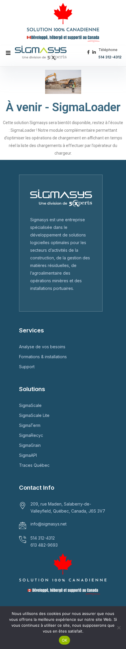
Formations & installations (43, 356)
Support (27, 366)
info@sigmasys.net (48, 523)
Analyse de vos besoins (42, 346)
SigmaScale (30, 405)
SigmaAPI (28, 455)
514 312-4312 (110, 57)
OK (64, 640)
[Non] (119, 628)
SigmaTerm (29, 425)
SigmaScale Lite (34, 415)
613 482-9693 (44, 544)
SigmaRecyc (31, 435)
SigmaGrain (30, 445)
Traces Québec (34, 465)
